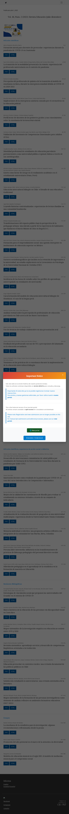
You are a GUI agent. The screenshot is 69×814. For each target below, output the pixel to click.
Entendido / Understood (34, 438)
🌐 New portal (34, 430)
